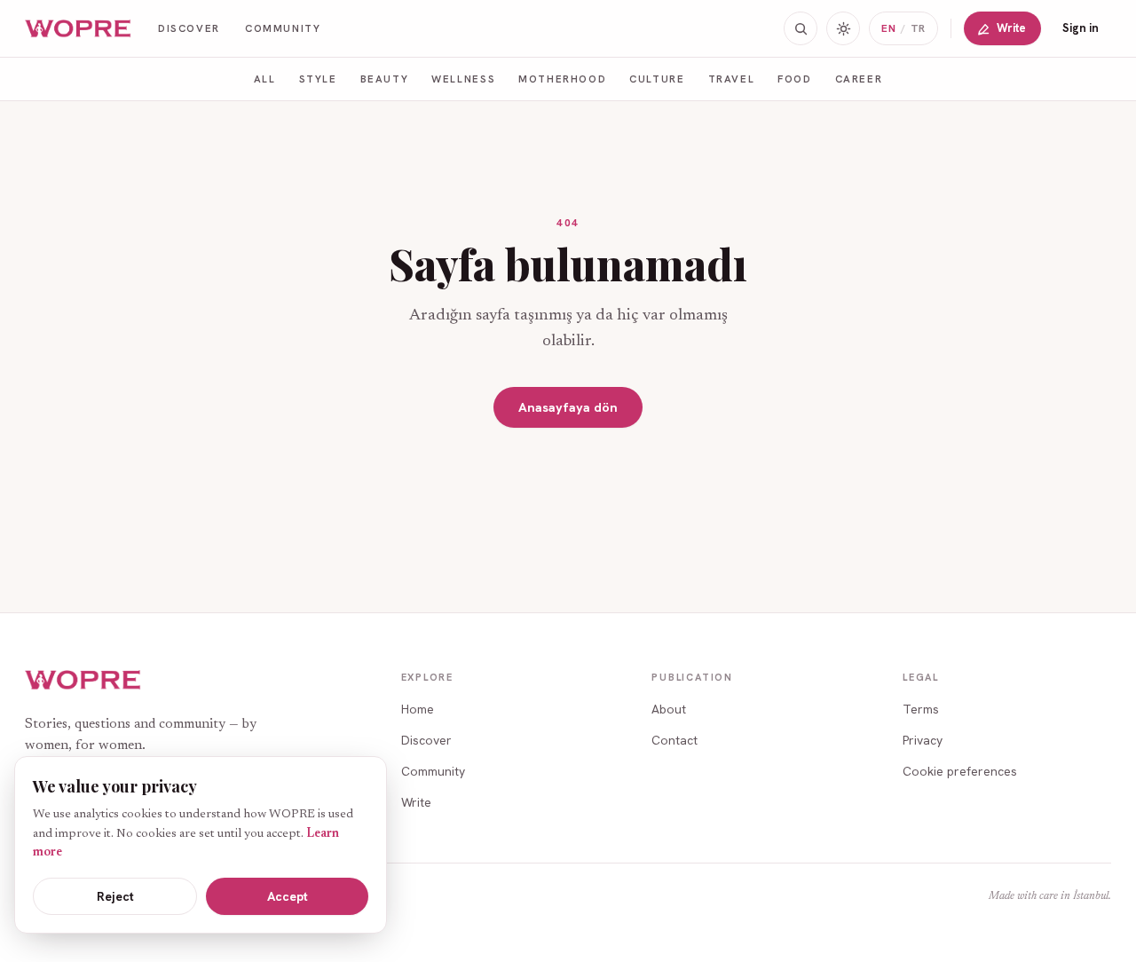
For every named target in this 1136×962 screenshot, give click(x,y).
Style (318, 78)
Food (794, 78)
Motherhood (562, 78)
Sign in (1080, 27)
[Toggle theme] (843, 28)
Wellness (463, 78)
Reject (115, 896)
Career (859, 78)
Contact (674, 740)
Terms (921, 709)
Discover (189, 28)
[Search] (800, 28)
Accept (287, 896)
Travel (731, 78)
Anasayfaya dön (568, 406)
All (265, 78)
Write (1011, 27)
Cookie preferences (960, 771)
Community (283, 28)
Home (417, 709)
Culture (656, 78)
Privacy (923, 740)
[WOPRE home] (79, 29)
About (668, 709)
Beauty (384, 78)
